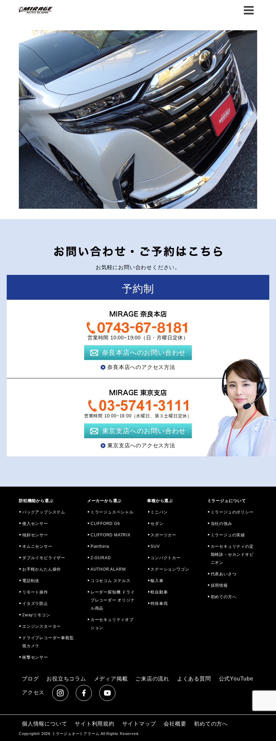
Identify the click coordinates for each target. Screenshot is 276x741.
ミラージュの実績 (228, 535)
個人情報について (44, 724)
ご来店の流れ (152, 679)
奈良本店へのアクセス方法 (141, 367)
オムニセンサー (37, 546)
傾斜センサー (35, 535)
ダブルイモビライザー (43, 557)
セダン (156, 523)
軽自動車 (159, 592)
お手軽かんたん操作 (41, 569)
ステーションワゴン (169, 569)
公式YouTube (236, 679)
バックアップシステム (43, 512)
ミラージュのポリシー (232, 512)
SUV (155, 546)
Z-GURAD (101, 557)
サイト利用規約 (94, 724)
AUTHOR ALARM (108, 569)
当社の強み (221, 523)
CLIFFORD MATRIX (111, 535)
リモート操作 (35, 592)
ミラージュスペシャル (112, 512)
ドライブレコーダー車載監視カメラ (48, 641)
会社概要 (175, 724)
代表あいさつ (224, 574)
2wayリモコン (36, 615)
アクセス (33, 692)
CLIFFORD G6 (105, 523)
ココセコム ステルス (111, 580)
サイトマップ (139, 724)
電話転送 (30, 580)
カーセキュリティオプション (112, 623)
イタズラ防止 (35, 603)
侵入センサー (35, 523)
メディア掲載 (111, 679)
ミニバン (159, 512)
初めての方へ (224, 596)
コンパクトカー (165, 557)
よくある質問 (194, 679)
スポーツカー (163, 535)
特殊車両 (159, 603)
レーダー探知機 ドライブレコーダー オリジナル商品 (113, 600)
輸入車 (156, 580)
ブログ (30, 679)
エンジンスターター (41, 626)
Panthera (100, 546)
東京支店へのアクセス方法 (141, 445)
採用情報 (219, 585)
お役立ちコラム (66, 679)
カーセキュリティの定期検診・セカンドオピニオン (232, 554)
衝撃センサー (35, 657)
